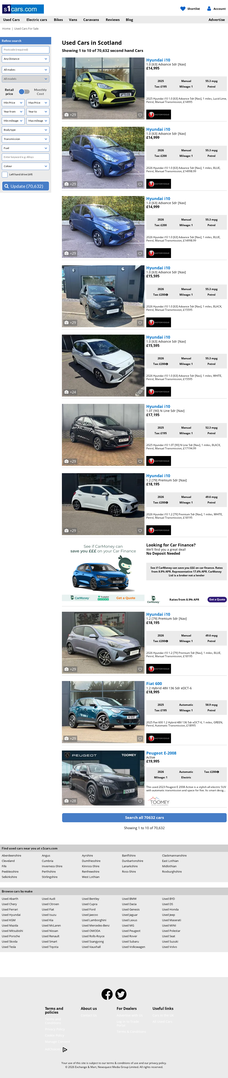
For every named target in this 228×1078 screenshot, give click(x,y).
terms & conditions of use (122, 1063)
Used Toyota (50, 947)
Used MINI (169, 925)
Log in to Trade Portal (128, 1023)
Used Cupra (89, 904)
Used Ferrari (10, 909)
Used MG (128, 925)
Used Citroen (50, 904)
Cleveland (8, 861)
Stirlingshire (49, 877)
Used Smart (49, 941)
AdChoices (53, 1049)
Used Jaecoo (90, 914)
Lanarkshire (130, 866)
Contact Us (89, 1015)
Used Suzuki (170, 941)
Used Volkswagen (133, 947)
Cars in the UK (163, 1015)
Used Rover (129, 936)
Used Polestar (171, 931)
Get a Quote (217, 599)
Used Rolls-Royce (93, 936)
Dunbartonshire (132, 861)
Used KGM (9, 920)
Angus (46, 855)
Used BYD (168, 898)
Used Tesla (9, 947)
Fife (4, 866)
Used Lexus (129, 920)
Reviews (113, 19)
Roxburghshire (172, 871)
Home (6, 29)
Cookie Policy (54, 1035)
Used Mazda (10, 925)
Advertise (217, 19)
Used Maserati (171, 920)
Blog (129, 19)
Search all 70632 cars (144, 817)
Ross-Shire (129, 871)
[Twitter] (120, 997)
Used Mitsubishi (12, 931)
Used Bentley (90, 898)
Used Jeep (168, 914)
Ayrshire (87, 855)
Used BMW (129, 898)
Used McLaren (51, 925)
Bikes (58, 19)
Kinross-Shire (90, 866)
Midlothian (169, 866)
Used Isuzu (49, 914)
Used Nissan (50, 931)
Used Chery (9, 904)
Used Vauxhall (91, 947)
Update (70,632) (26, 186)
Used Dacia (129, 904)
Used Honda (170, 909)
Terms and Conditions (53, 1021)
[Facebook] (107, 997)
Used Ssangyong (93, 941)
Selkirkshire (9, 877)
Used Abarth (10, 898)
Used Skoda (9, 941)
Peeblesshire (10, 871)
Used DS (167, 904)
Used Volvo (169, 947)
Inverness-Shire (52, 866)
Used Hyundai (11, 914)
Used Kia (47, 920)
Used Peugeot (131, 931)
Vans (73, 19)
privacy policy (157, 1063)
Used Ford (89, 909)
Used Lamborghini (94, 920)
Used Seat (168, 936)
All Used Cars (162, 1021)
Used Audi (48, 898)
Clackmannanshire (174, 855)
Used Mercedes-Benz (96, 925)
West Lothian (91, 877)
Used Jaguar (130, 914)
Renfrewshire (90, 871)
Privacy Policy (55, 1029)
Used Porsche (11, 936)
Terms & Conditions (131, 1031)
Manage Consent (57, 1041)
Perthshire (49, 871)
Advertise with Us (130, 1015)
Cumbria (47, 861)
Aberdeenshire (11, 855)
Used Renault (50, 936)
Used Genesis (131, 909)
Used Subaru (130, 941)
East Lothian (170, 861)
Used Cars (11, 19)
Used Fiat (48, 909)
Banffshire (129, 855)
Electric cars (36, 19)
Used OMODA (91, 931)
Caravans (91, 19)
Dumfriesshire (91, 861)
